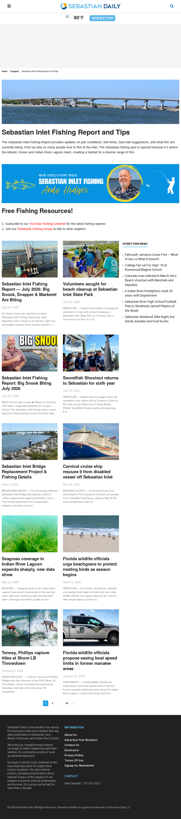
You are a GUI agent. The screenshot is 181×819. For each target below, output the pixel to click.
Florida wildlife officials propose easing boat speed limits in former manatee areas (90, 660)
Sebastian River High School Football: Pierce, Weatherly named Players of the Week (151, 306)
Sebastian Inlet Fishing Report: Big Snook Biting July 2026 (26, 383)
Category (14, 71)
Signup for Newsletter (79, 765)
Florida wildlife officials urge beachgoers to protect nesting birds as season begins (90, 566)
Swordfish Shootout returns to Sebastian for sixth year (90, 380)
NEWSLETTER (102, 18)
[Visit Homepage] (90, 6)
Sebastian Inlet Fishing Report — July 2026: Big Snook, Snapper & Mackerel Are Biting (29, 292)
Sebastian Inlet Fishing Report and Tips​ (40, 71)
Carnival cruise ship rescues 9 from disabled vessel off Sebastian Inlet (88, 471)
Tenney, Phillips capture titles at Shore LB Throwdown (25, 657)
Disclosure (72, 750)
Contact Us (72, 745)
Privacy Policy (74, 755)
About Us (71, 735)
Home (5, 71)
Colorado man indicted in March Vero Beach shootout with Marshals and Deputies (150, 280)
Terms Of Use (74, 760)
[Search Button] (172, 6)
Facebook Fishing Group (34, 229)
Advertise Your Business (81, 740)
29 (67, 703)
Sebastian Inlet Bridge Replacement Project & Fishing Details (24, 471)
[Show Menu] (9, 6)
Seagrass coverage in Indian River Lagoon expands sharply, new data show (28, 566)
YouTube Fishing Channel (47, 224)
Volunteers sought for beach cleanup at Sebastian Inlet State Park (90, 289)
